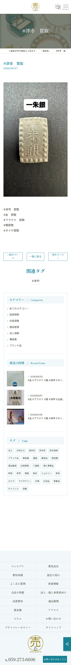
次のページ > (58, 256)
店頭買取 (14, 315)
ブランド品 (15, 346)
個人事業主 (48, 465)
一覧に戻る (35, 257)
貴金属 (13, 339)
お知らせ (21, 450)
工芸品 (46, 481)
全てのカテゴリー (19, 309)
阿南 (10, 473)
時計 (35, 473)
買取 (27, 473)
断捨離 (55, 458)
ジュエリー (46, 473)
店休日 (32, 450)
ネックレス (13, 488)
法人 (10, 450)
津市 (19, 473)
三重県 (36, 465)
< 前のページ (13, 256)
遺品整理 (14, 327)
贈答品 (44, 458)
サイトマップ (53, 627)
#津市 (35, 281)
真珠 (58, 473)
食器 (35, 458)
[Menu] (66, 7)
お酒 (37, 481)
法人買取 (14, 333)
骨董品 (57, 481)
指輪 (25, 488)
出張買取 (14, 321)
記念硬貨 (54, 450)
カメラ (11, 481)
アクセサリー (25, 481)
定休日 (42, 450)
